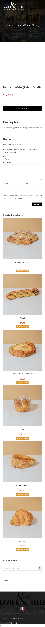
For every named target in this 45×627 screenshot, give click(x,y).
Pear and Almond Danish (22, 374)
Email (26, 183)
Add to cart (22, 109)
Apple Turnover (22, 485)
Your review (8, 162)
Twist (22, 318)
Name (6, 183)
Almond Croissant (22, 262)
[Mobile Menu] (40, 6)
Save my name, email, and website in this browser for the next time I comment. (22, 197)
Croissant (22, 541)
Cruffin (23, 430)
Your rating (7, 156)
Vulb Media (13, 623)
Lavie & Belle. (18, 618)
